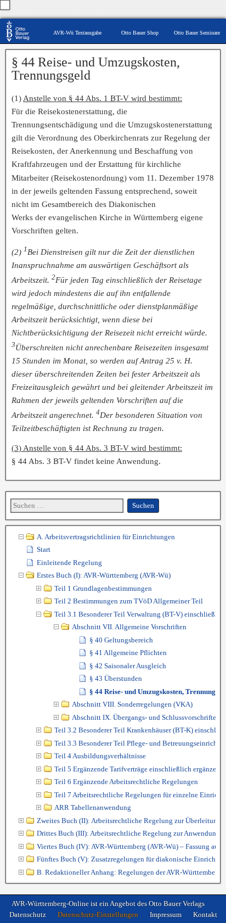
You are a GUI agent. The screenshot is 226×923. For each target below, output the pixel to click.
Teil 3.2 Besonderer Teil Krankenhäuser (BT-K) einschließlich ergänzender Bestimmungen (135, 730)
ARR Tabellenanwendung (92, 807)
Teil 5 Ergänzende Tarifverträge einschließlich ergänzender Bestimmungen (135, 769)
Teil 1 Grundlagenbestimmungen (103, 588)
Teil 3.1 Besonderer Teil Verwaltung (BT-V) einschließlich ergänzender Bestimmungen (135, 614)
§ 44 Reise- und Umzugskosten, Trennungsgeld (96, 68)
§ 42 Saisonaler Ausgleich (127, 666)
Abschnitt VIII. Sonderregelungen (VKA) (132, 704)
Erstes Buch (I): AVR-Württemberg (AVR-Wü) (104, 575)
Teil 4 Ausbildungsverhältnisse (100, 756)
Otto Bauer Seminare (197, 33)
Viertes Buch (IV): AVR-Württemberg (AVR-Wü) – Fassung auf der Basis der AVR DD (126, 846)
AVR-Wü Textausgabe (77, 33)
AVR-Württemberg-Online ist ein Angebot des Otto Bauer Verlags (108, 903)
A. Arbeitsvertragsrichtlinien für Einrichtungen (106, 537)
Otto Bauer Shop (140, 33)
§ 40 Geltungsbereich (121, 640)
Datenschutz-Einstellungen (98, 914)
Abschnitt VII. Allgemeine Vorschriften (129, 627)
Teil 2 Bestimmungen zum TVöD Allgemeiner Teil (128, 601)
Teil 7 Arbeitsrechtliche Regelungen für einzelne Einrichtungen (135, 795)
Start (43, 549)
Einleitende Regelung (69, 562)
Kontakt (205, 914)
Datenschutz (27, 914)
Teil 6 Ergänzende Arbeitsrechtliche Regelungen (126, 781)
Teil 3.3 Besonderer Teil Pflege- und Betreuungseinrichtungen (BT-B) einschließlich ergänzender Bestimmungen (135, 743)
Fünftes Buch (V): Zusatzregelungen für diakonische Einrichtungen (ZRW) (126, 859)
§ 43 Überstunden (115, 678)
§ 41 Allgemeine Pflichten (128, 652)
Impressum (166, 914)
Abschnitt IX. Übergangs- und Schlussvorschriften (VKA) (144, 717)
